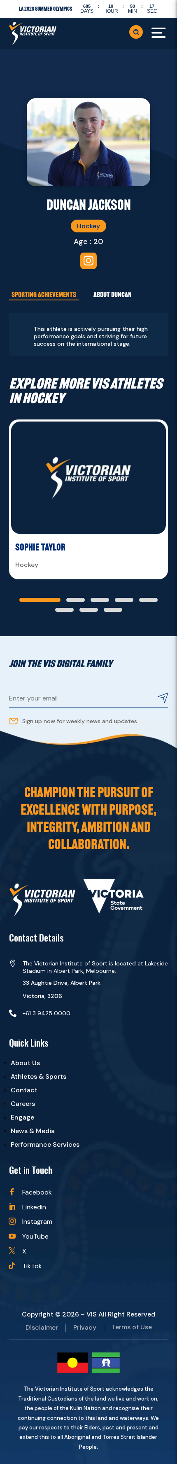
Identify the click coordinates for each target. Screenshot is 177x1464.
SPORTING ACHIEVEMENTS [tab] (44, 294)
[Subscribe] (163, 699)
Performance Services (45, 1144)
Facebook (37, 1192)
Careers (23, 1103)
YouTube (35, 1236)
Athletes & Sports (38, 1076)
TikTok (32, 1266)
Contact (24, 1090)
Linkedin (34, 1207)
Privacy (84, 1328)
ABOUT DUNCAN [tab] (112, 294)
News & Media (33, 1131)
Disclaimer (42, 1328)
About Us (25, 1063)
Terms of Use (132, 1327)
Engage (22, 1117)
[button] (39, 600)
